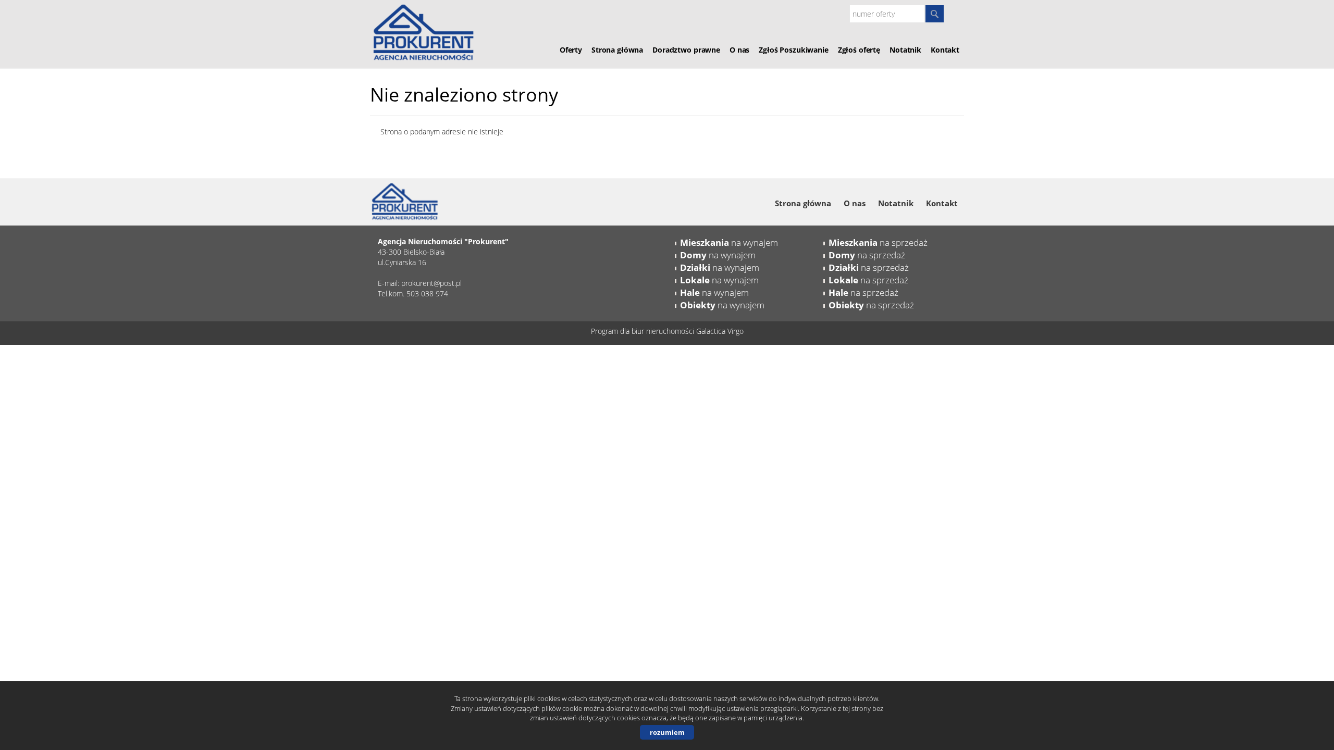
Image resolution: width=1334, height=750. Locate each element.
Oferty (571, 50)
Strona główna (617, 50)
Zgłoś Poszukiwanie (793, 50)
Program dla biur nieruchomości (643, 331)
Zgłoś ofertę (859, 50)
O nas (739, 50)
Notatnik (905, 50)
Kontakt (945, 50)
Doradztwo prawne (686, 50)
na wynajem (729, 242)
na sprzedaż (878, 242)
